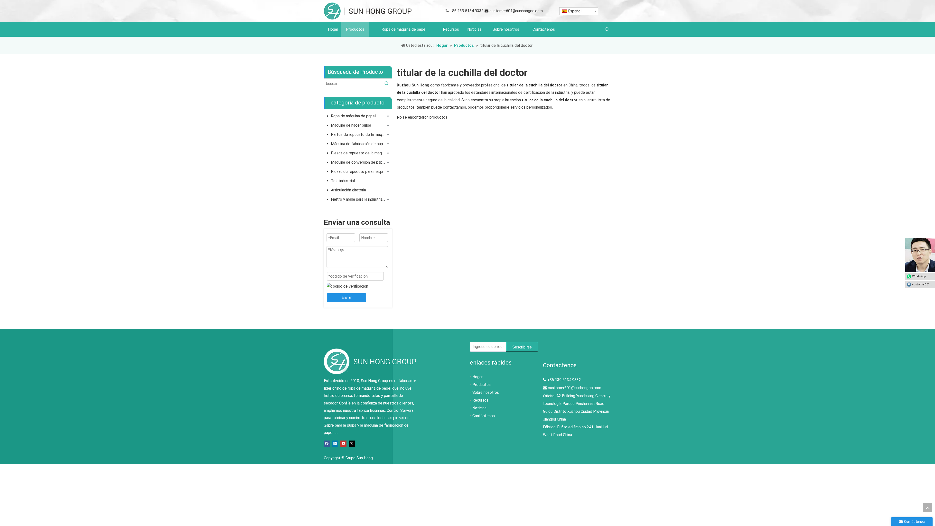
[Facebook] (327, 443)
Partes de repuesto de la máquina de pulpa (360, 134)
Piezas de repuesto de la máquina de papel (360, 153)
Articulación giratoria (348, 190)
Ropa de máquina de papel (353, 116)
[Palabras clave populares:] (607, 29)
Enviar (347, 297)
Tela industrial (343, 180)
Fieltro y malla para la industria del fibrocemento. (360, 199)
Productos (481, 384)
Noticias (479, 408)
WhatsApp (919, 276)
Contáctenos (483, 415)
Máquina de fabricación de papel (358, 143)
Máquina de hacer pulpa (351, 125)
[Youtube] (343, 443)
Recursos (480, 400)
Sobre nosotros (485, 392)
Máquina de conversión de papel (358, 162)
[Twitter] (352, 443)
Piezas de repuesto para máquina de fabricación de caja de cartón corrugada (360, 171)
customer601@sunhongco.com (516, 11)
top (927, 507)
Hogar (477, 377)
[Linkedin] (335, 443)
